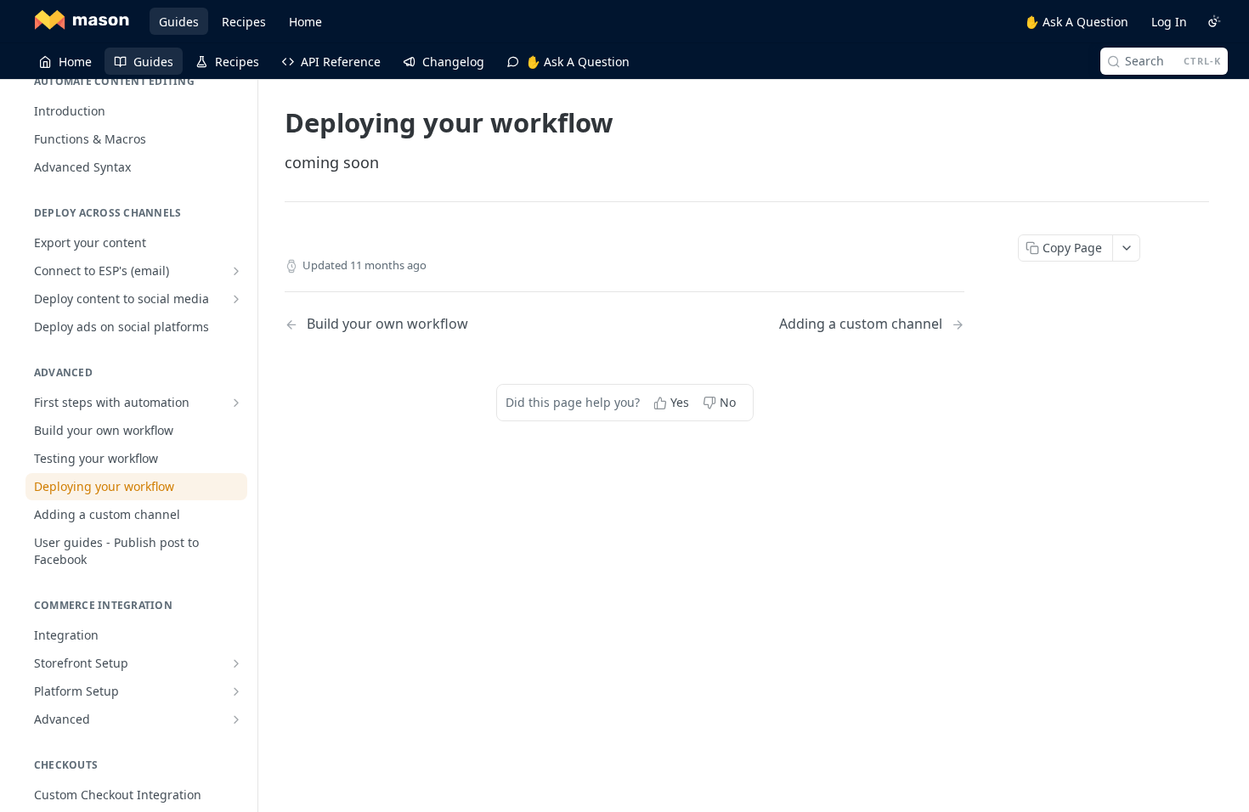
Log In (1169, 22)
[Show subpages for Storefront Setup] (236, 663)
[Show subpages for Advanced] (236, 719)
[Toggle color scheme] (1214, 21)
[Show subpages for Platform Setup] (236, 691)
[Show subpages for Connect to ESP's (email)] (236, 271)
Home (305, 22)
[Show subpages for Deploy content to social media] (236, 299)
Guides (179, 22)
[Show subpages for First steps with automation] (236, 402)
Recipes (244, 22)
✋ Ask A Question (1076, 22)
